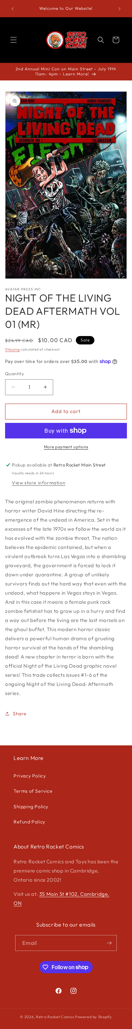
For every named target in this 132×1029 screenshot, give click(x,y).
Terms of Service (33, 791)
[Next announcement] (119, 8)
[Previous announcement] (12, 8)
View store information (38, 483)
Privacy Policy (30, 776)
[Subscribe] (109, 943)
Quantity (14, 373)
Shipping (12, 349)
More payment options (66, 446)
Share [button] (20, 714)
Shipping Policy (31, 807)
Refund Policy (29, 822)
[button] (13, 39)
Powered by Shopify (93, 1016)
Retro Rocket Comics (55, 1016)
